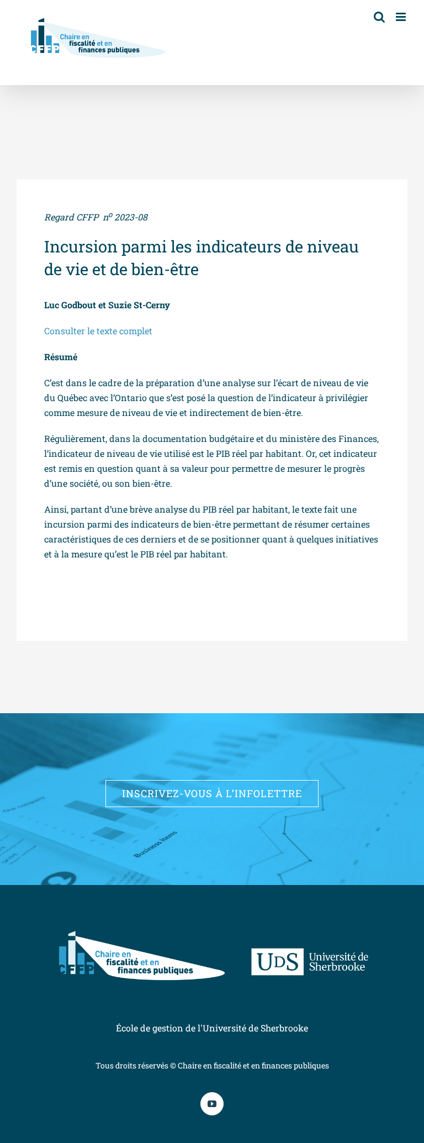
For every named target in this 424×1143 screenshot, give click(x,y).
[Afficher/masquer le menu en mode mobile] (401, 17)
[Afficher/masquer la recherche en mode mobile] (379, 17)
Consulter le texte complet (99, 330)
